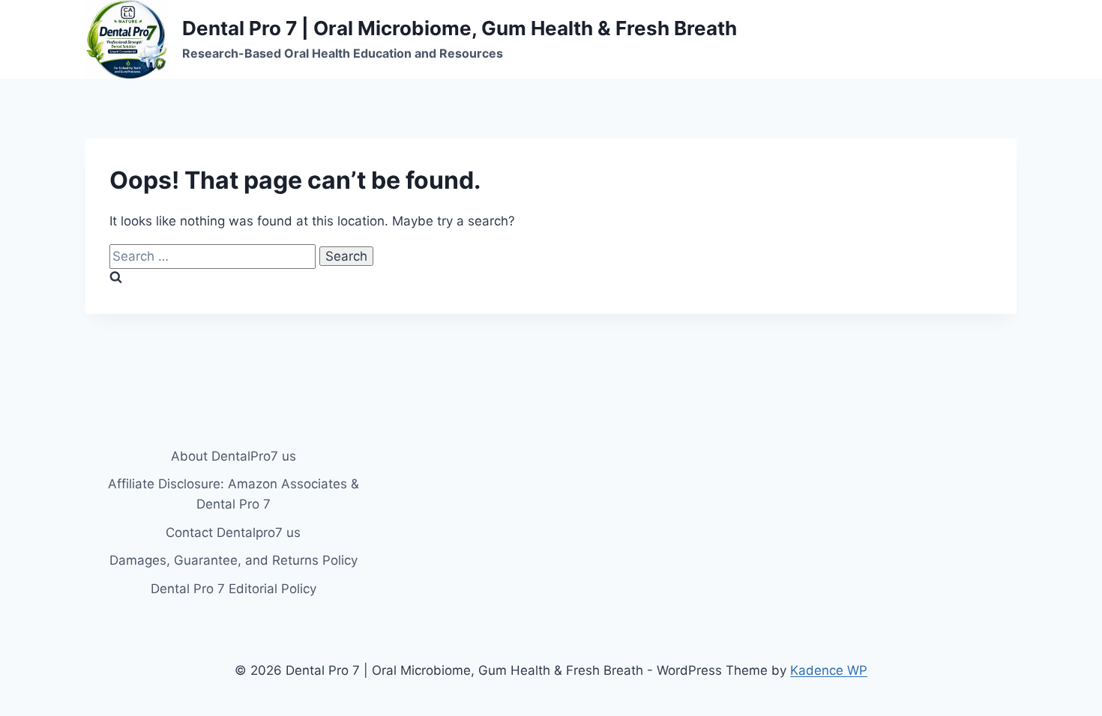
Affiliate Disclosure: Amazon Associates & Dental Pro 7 (233, 494)
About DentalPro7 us (233, 456)
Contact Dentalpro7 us (233, 532)
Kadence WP (828, 670)
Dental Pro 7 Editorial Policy (233, 588)
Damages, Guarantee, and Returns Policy (233, 560)
